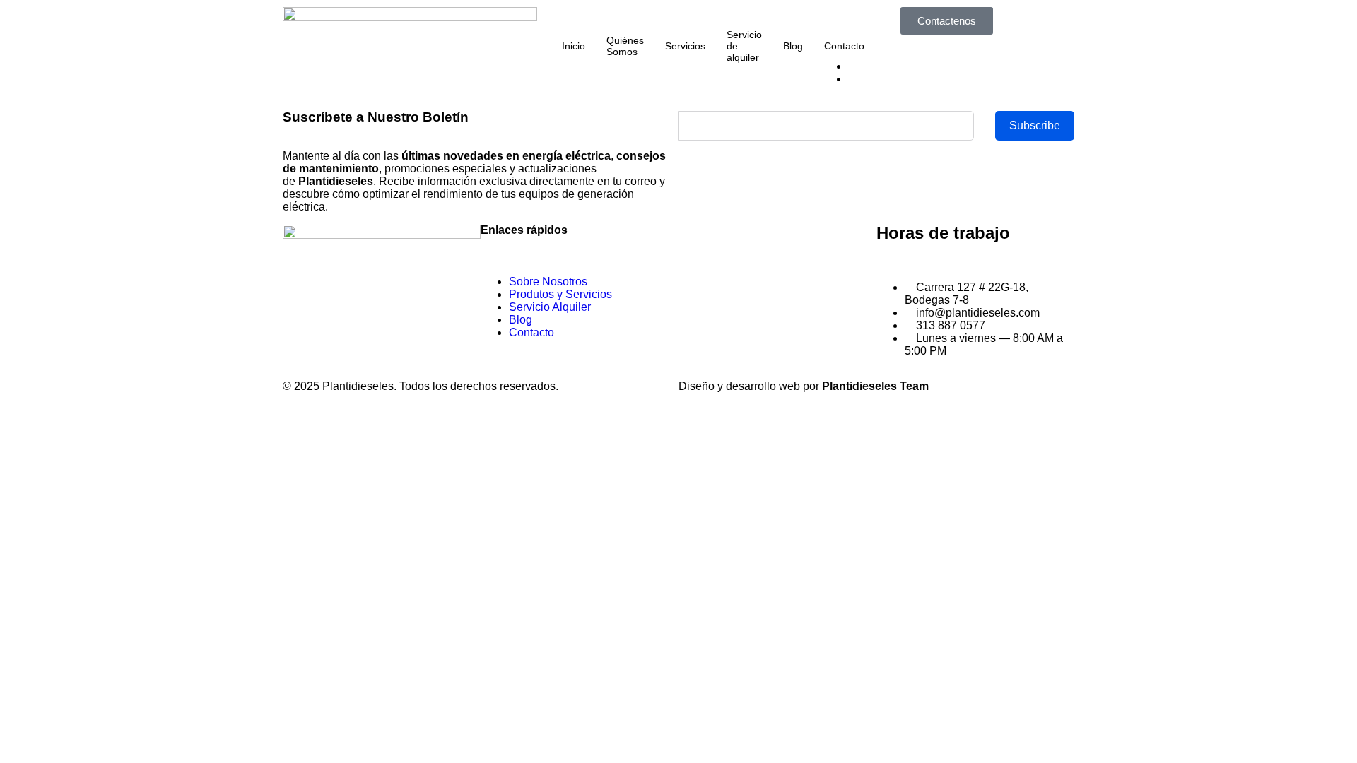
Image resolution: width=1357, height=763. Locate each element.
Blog (793, 46)
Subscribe (1034, 125)
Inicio (573, 46)
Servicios (685, 46)
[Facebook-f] (300, 296)
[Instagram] (338, 296)
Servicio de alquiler (744, 46)
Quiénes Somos (625, 46)
